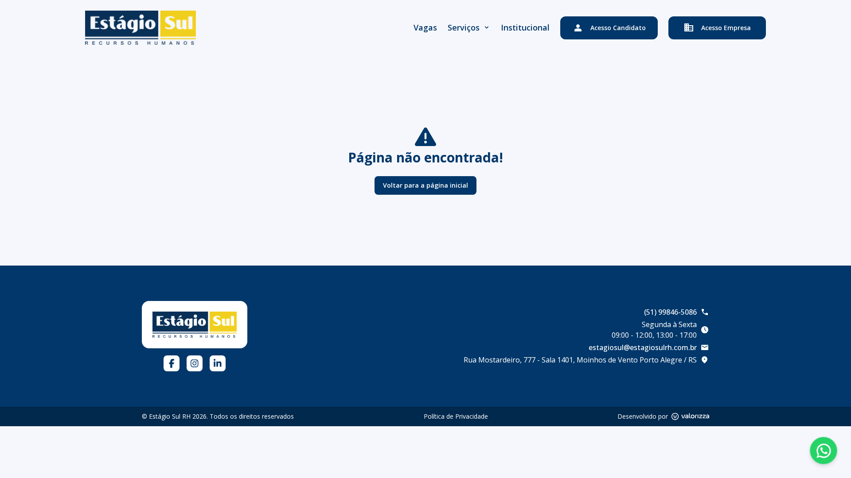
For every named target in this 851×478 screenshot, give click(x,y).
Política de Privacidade (456, 416)
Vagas (425, 27)
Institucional (525, 27)
